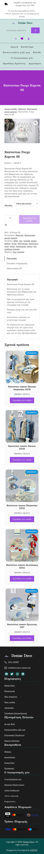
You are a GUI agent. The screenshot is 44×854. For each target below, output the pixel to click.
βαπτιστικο (23, 243)
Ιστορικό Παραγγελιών (14, 785)
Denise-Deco (9, 685)
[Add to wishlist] (5, 225)
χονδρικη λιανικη (12, 249)
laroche (26, 241)
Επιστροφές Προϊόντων (14, 735)
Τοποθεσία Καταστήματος (15, 713)
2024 (15, 241)
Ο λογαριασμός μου (12, 779)
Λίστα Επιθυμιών (11, 790)
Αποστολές (9, 708)
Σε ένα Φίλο (9, 724)
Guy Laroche (18, 252)
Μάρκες (7, 752)
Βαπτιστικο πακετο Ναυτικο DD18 (22, 447)
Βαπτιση (22, 109)
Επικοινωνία (9, 691)
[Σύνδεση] (28, 38)
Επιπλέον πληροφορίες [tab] (17, 263)
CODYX (33, 850)
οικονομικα (21, 246)
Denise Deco (25, 22)
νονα (6, 246)
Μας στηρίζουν (10, 697)
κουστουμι (33, 243)
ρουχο (29, 246)
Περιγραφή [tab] (11, 258)
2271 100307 (13, 662)
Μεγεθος (8, 205)
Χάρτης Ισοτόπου (11, 741)
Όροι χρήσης (9, 702)
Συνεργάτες (9, 763)
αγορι (14, 243)
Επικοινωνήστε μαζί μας (14, 730)
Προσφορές (9, 768)
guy (20, 241)
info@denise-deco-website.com (19, 668)
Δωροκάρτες (9, 757)
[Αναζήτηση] (35, 30)
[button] (35, 123)
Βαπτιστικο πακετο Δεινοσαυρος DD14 (22, 566)
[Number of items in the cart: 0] (15, 38)
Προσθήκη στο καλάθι (29, 219)
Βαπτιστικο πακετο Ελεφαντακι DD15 (22, 507)
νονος (12, 246)
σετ (34, 246)
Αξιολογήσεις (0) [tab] (14, 268)
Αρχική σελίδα (10, 109)
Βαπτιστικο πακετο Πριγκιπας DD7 (22, 625)
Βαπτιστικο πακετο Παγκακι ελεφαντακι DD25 (22, 388)
